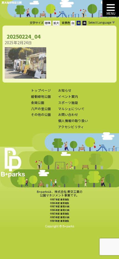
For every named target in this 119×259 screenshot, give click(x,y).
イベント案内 (68, 96)
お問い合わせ (68, 114)
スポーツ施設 (68, 102)
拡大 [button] (56, 23)
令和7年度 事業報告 (59, 199)
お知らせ (64, 90)
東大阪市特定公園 (12, 2)
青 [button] (78, 23)
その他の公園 (41, 114)
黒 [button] (84, 23)
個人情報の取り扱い (73, 120)
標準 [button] (47, 23)
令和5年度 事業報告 (59, 213)
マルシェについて (71, 108)
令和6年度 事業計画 (59, 209)
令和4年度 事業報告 (59, 220)
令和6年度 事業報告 (59, 203)
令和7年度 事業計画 (59, 206)
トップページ (41, 90)
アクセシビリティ (71, 126)
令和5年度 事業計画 (59, 217)
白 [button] (72, 23)
